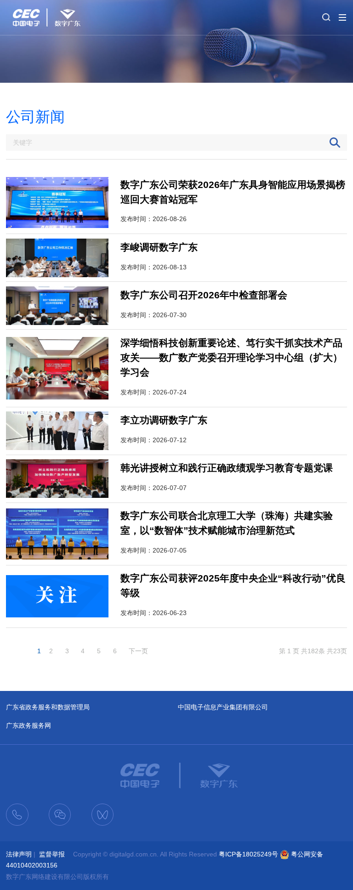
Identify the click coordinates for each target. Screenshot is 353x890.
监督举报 (52, 854)
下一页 (138, 651)
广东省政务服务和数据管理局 (48, 707)
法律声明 (19, 854)
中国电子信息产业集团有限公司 (223, 707)
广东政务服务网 (28, 725)
